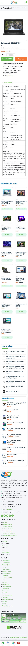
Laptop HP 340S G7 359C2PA (14, 435)
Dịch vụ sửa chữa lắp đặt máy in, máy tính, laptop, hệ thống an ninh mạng (15, 367)
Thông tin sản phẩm (7, 82)
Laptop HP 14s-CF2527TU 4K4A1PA (16, 429)
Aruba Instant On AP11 (13, 410)
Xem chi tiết (7, 234)
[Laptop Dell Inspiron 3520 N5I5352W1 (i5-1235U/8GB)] (7, 219)
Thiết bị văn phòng (6, 595)
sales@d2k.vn (9, 509)
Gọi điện (2, 645)
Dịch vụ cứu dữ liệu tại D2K (12, 391)
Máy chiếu (4, 593)
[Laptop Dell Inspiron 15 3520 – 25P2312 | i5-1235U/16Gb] (21, 244)
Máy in (4, 580)
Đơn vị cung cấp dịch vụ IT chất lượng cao (15, 352)
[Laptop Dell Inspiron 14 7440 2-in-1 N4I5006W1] (21, 296)
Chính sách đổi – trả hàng (8, 533)
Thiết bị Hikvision (6, 586)
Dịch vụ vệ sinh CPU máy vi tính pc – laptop (15, 372)
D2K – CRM (5, 545)
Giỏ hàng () (18, 645)
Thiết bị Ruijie (5, 588)
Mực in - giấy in (6, 590)
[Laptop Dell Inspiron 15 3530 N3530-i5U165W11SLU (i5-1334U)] (21, 193)
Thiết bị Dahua (5, 560)
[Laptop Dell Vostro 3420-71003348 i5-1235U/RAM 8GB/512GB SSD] (21, 270)
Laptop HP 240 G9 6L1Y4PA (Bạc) (15, 460)
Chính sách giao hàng (7, 528)
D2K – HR (4, 550)
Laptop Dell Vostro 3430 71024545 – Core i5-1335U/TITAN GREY (6, 331)
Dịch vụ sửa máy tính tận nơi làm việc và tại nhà (15, 362)
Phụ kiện (4, 603)
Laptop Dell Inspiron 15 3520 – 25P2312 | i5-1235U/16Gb (21, 254)
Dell (18, 7)
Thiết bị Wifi (5, 597)
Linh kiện (4, 601)
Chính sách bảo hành (7, 524)
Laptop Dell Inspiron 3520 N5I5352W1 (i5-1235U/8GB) (6, 228)
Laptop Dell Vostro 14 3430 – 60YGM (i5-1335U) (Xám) (6, 305)
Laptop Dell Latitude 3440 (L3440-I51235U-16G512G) (6, 254)
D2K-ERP (4, 541)
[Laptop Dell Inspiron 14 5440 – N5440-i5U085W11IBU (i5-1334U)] (7, 193)
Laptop (14, 7)
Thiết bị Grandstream (7, 606)
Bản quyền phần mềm (7, 599)
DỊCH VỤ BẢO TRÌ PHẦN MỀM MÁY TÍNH (14, 387)
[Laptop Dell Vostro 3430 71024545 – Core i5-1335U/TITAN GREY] (7, 321)
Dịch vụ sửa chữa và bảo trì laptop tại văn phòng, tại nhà (15, 357)
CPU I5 (21, 7)
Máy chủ (4, 582)
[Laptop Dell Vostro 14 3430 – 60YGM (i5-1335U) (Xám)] (7, 296)
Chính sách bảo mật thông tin (9, 535)
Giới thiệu (4, 522)
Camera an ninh (6, 569)
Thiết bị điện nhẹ (6, 565)
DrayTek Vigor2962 (12, 454)
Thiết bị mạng (5, 575)
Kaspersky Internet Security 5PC (15, 422)
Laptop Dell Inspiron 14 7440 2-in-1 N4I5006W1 (21, 305)
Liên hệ (13, 645)
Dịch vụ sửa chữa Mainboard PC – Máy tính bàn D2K (15, 382)
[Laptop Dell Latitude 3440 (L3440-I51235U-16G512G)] (7, 244)
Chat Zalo (7, 645)
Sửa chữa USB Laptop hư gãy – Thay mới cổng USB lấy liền (15, 377)
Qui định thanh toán (7, 531)
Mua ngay (21, 59)
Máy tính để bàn (6, 573)
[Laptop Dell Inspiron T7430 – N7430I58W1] (21, 219)
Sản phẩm (8, 7)
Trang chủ (3, 7)
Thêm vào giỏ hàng (8, 59)
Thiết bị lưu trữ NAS (7, 578)
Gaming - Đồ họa (6, 571)
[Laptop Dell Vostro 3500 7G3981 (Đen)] (7, 270)
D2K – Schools (5, 552)
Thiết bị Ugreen (6, 562)
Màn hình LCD (5, 584)
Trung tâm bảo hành (7, 526)
